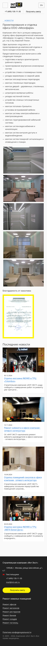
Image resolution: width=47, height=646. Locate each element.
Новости (9, 20)
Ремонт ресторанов (11, 611)
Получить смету (33, 11)
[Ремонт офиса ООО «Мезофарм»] (23, 160)
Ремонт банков (9, 615)
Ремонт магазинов (11, 608)
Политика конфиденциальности (17, 632)
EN (41, 5)
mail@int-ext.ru (13, 582)
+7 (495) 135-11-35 (13, 11)
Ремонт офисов (9, 604)
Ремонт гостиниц (10, 623)
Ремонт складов (10, 619)
